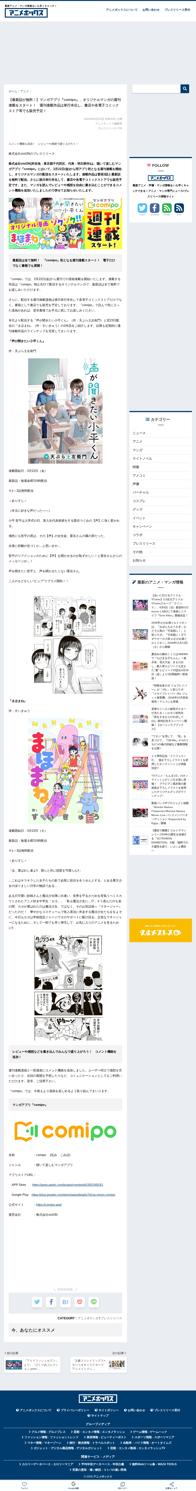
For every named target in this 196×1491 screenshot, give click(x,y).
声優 (136, 484)
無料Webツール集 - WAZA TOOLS (154, 1464)
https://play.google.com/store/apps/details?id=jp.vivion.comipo (73, 1194)
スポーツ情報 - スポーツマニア (154, 1437)
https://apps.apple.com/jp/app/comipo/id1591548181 (67, 1184)
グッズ (137, 509)
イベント (139, 518)
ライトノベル (142, 458)
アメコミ (139, 475)
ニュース (139, 433)
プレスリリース (111, 1318)
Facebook (154, 214)
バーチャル (141, 492)
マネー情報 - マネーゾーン (44, 1442)
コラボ (137, 535)
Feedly (167, 214)
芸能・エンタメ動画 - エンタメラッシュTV (137, 1448)
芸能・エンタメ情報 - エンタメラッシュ (99, 1431)
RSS (179, 214)
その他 (137, 552)
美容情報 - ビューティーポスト (107, 1437)
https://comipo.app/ (49, 1204)
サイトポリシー (109, 1410)
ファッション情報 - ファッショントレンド (51, 1437)
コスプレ (139, 501)
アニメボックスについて (122, 9)
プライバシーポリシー (75, 1410)
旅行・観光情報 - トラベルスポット (92, 1442)
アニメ (82, 1318)
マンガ (93, 1318)
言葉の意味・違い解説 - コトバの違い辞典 (99, 1469)
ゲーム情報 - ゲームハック (150, 1431)
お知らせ (139, 560)
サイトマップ (100, 1415)
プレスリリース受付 (177, 9)
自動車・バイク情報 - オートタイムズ (147, 1442)
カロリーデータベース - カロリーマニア (47, 1464)
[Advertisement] (98, 51)
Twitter (142, 214)
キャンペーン (142, 526)
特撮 (136, 467)
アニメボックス (102, 1476)
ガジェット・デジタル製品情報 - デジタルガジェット (68, 1448)
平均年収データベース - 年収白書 (102, 1464)
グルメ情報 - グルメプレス (49, 1431)
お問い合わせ (151, 9)
